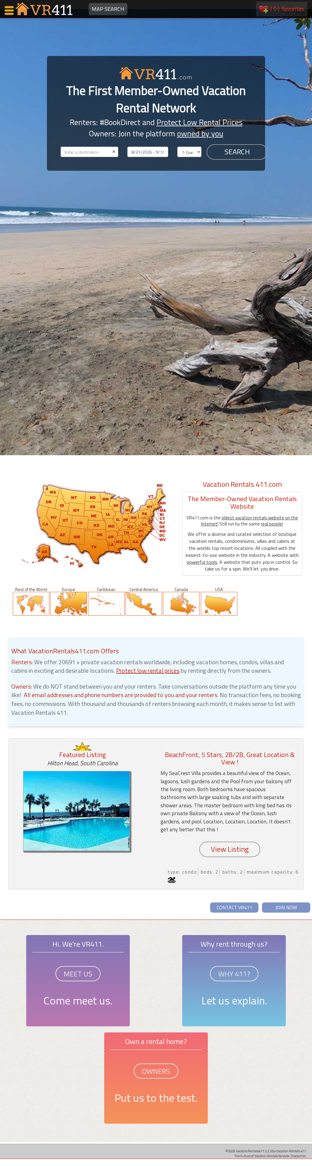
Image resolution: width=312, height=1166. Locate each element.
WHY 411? (234, 973)
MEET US (78, 973)
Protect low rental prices (147, 670)
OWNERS (156, 1071)
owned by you (200, 133)
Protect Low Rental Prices (200, 122)
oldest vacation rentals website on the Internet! (249, 520)
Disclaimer (298, 1155)
